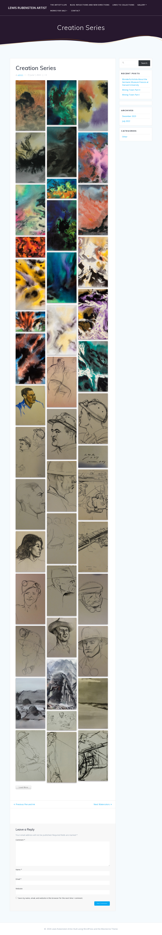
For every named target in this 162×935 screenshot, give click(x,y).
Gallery (141, 5)
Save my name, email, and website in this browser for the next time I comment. (50, 898)
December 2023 (129, 116)
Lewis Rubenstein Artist (27, 7)
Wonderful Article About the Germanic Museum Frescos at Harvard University (135, 82)
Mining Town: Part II (131, 90)
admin (20, 75)
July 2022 (126, 121)
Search (144, 63)
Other (124, 136)
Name (19, 869)
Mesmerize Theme (109, 929)
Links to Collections (123, 5)
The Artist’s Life (58, 5)
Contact (75, 11)
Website (19, 888)
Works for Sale (58, 11)
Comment (20, 840)
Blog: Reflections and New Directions (89, 5)
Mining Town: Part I (131, 94)
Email (18, 879)
